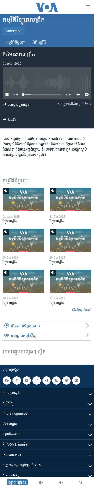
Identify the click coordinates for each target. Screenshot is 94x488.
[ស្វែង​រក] (80, 482)
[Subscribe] (76, 380)
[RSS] (56, 380)
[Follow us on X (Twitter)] (16, 380)
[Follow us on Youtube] (27, 380)
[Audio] (60, 482)
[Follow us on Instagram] (36, 380)
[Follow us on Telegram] (46, 380)
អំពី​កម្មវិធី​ (39, 42)
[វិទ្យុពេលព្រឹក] (23, 199)
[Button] (11, 121)
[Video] (40, 482)
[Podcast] (66, 380)
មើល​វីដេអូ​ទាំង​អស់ (81, 310)
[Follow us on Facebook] (7, 380)
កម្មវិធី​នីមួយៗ (16, 42)
